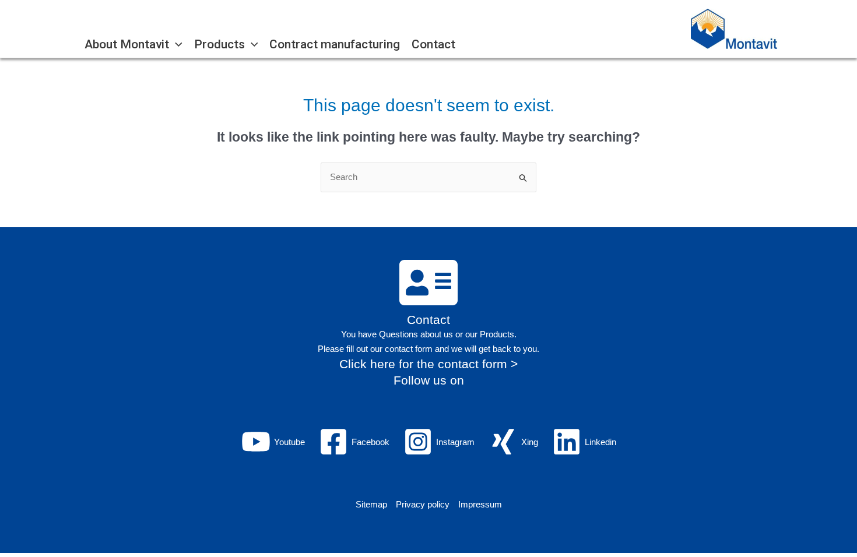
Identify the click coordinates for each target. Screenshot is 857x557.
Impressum (480, 504)
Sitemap (371, 504)
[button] (175, 44)
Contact (428, 319)
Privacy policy (422, 504)
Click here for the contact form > (428, 364)
